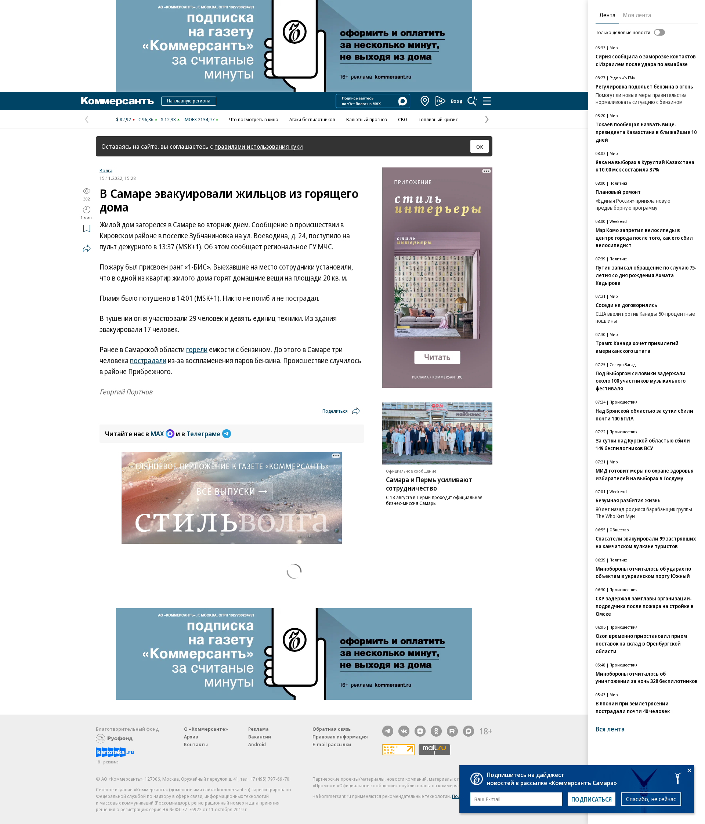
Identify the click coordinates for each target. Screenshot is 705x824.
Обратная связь (331, 729)
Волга (106, 170)
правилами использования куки (258, 146)
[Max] (468, 731)
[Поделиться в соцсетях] (86, 248)
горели (196, 349)
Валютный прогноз (366, 119)
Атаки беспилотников (312, 119)
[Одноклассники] (436, 731)
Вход (457, 101)
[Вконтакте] (403, 731)
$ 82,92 (123, 119)
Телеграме (203, 433)
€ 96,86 (145, 119)
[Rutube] (452, 731)
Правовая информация (340, 736)
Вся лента (610, 729)
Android (257, 744)
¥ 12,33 (168, 119)
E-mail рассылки (331, 744)
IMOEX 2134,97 (198, 119)
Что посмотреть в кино (253, 119)
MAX (157, 433)
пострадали (148, 360)
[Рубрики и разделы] (486, 100)
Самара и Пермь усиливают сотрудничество (429, 483)
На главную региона (188, 100)
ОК (479, 146)
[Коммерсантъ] (117, 101)
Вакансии (259, 736)
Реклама (258, 729)
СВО (402, 119)
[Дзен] (420, 731)
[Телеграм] (387, 731)
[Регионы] (425, 100)
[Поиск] (472, 100)
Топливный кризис (438, 119)
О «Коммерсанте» (206, 729)
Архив (191, 736)
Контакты (196, 744)
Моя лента (637, 15)
